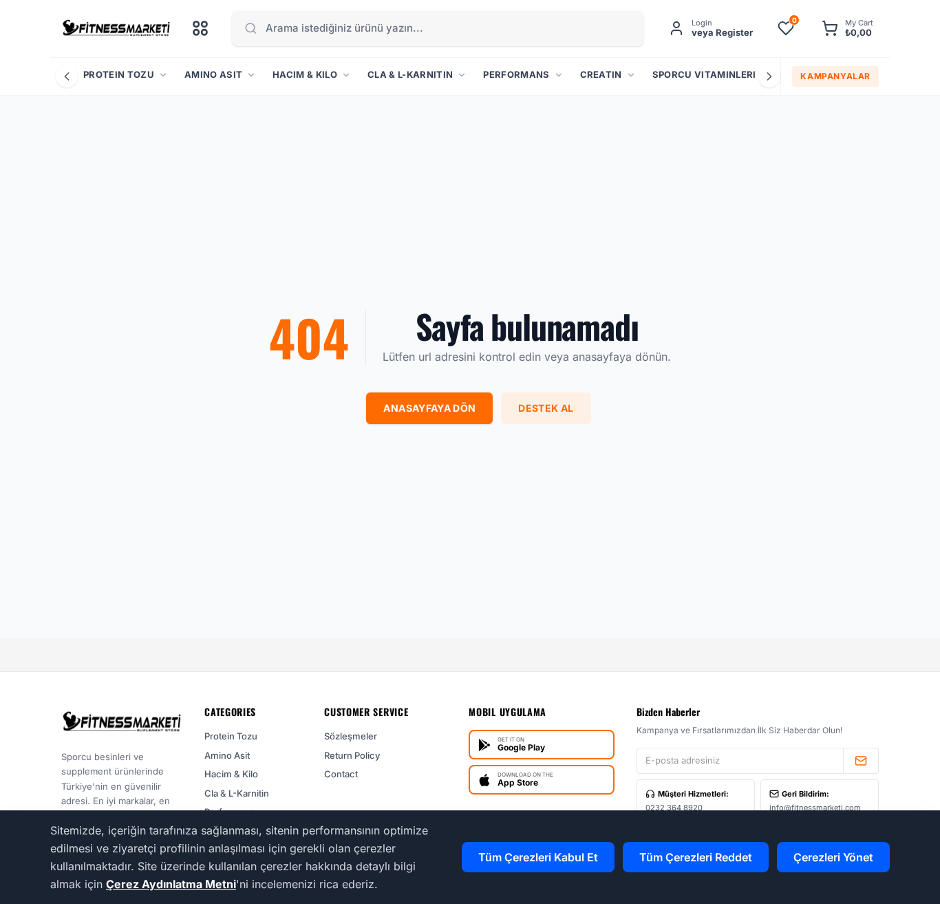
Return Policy (352, 755)
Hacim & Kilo (305, 74)
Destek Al (545, 408)
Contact (341, 773)
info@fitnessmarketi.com (815, 807)
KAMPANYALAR (835, 76)
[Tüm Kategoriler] (200, 28)
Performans (516, 74)
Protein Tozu (118, 74)
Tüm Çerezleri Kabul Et (538, 857)
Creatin (601, 74)
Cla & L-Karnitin (410, 74)
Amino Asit (213, 74)
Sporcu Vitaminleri (704, 74)
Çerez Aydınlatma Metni (171, 884)
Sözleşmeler (350, 736)
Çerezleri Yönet (833, 857)
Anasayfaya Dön (429, 408)
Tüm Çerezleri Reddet (695, 857)
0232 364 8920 (674, 807)
